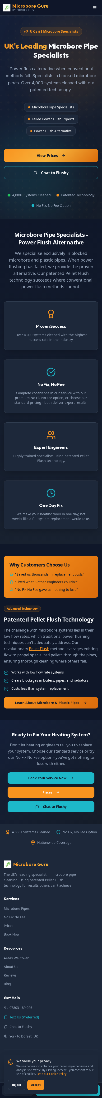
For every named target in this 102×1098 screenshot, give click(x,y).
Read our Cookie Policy (51, 1074)
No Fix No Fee (14, 917)
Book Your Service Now (47, 778)
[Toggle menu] (94, 7)
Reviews (10, 975)
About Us (11, 966)
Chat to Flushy (55, 172)
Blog (7, 984)
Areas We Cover (16, 958)
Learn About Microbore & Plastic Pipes (47, 702)
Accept (36, 1085)
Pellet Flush (39, 648)
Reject (16, 1085)
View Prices (47, 155)
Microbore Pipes (17, 908)
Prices (47, 792)
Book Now (11, 934)
